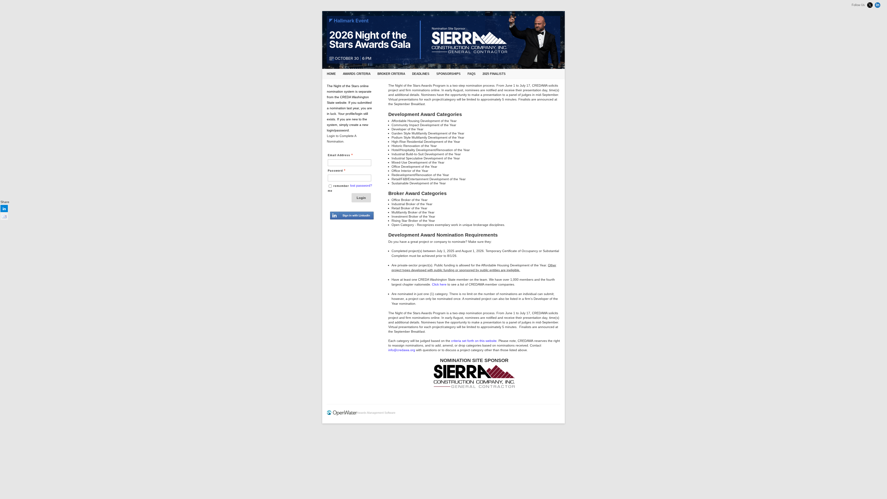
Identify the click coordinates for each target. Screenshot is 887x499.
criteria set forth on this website (474, 341)
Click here (439, 284)
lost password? (361, 185)
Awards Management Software (376, 412)
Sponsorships (448, 74)
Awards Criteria (357, 74)
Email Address (339, 155)
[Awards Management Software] (342, 414)
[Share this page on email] (4, 216)
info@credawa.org (401, 350)
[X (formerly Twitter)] (870, 7)
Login (361, 198)
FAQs (472, 74)
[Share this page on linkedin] (4, 208)
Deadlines (420, 74)
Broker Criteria (391, 74)
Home (331, 74)
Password (335, 170)
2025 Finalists (494, 74)
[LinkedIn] (878, 7)
